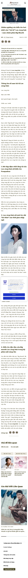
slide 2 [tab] (8, 536)
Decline (14, 294)
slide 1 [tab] (3, 536)
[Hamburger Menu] (2, 3)
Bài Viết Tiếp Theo (20, 453)
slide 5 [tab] (24, 536)
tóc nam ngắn (14, 446)
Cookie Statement (14, 284)
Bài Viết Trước (7, 453)
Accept (13, 298)
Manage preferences (13, 292)
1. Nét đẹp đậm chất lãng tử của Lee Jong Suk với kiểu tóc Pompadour (13, 51)
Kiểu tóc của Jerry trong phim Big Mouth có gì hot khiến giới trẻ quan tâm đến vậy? (12, 531)
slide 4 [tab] (19, 536)
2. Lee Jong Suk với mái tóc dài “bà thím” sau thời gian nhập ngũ (14, 55)
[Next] (24, 508)
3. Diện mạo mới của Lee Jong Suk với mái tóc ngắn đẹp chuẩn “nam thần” (13, 59)
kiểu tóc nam (4, 446)
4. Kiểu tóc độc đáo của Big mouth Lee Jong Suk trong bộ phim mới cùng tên (13, 62)
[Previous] (3, 508)
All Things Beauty (8, 37)
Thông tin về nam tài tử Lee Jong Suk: (11, 48)
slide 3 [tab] (14, 536)
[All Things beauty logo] (14, 2)
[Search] (25, 3)
